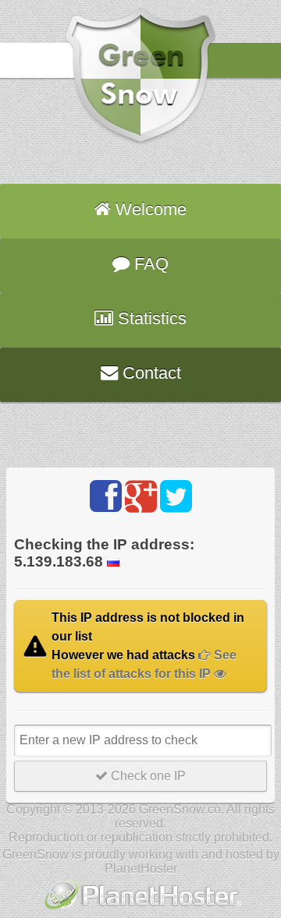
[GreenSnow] (140, 142)
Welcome (149, 209)
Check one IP (147, 775)
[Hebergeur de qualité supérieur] (141, 910)
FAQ (149, 264)
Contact (149, 373)
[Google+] (141, 496)
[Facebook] (106, 496)
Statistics (150, 318)
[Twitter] (176, 496)
